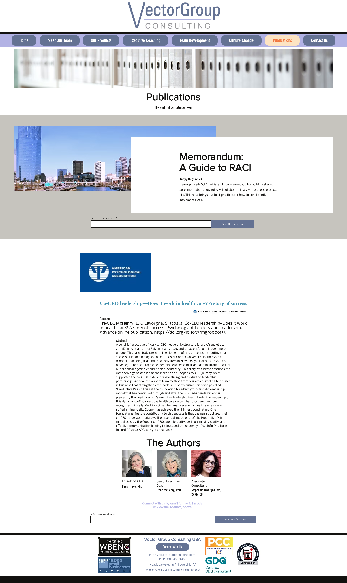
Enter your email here (103, 218)
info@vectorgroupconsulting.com (172, 555)
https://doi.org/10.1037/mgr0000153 (190, 332)
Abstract (175, 507)
